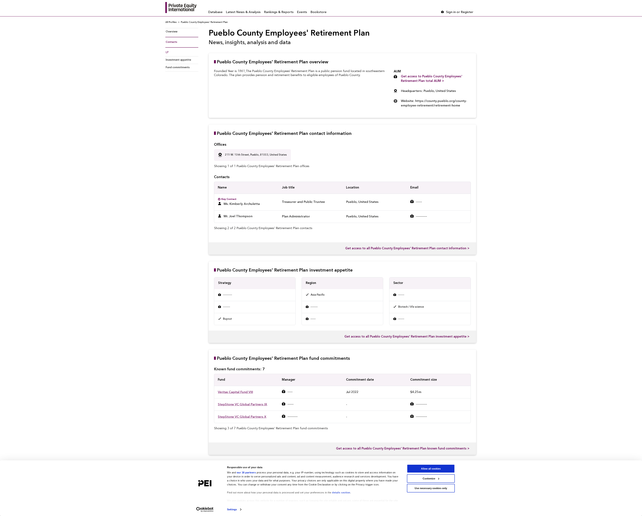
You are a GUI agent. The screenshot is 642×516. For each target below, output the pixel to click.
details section (341, 492)
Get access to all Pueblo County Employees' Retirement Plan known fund (402, 448)
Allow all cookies (431, 468)
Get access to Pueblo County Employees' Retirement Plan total (431, 79)
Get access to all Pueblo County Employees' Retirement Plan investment (406, 336)
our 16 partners (246, 472)
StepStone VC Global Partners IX (242, 404)
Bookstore (318, 12)
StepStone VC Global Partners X (242, 417)
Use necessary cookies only (431, 488)
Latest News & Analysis (243, 12)
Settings (232, 509)
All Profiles (171, 22)
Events (302, 12)
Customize (429, 478)
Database (215, 12)
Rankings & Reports (279, 12)
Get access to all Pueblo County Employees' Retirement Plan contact (407, 248)
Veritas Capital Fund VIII (235, 392)
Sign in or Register (459, 12)
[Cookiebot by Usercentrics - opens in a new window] (205, 509)
